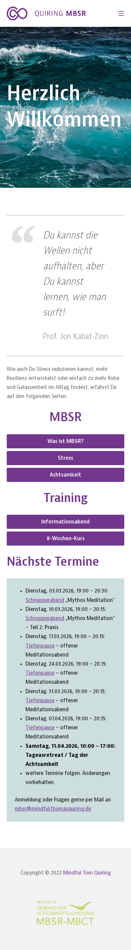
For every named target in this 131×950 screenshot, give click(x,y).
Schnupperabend (45, 600)
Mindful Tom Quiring (87, 873)
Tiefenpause (40, 646)
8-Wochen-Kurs (66, 538)
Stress (65, 458)
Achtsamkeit (65, 475)
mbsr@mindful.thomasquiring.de (53, 809)
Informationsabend (65, 521)
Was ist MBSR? (65, 441)
